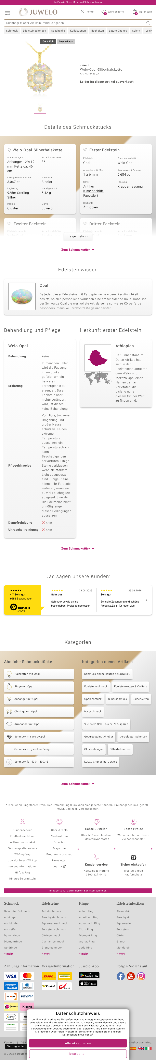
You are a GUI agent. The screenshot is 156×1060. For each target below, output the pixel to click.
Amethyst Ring (88, 917)
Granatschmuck (52, 948)
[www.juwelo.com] (141, 1048)
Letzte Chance (118, 31)
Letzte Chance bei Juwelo (100, 762)
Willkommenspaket (22, 842)
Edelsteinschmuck (34, 31)
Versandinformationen (22, 867)
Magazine (59, 848)
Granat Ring (87, 942)
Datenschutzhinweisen (76, 1035)
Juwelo (47, 208)
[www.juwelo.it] (148, 1048)
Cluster (12, 208)
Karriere (9, 1043)
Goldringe (10, 948)
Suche (148, 23)
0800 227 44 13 (96, 875)
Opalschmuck (93, 699)
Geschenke (58, 31)
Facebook (121, 976)
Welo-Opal (125, 162)
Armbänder (11, 923)
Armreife (10, 930)
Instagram (141, 976)
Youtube (131, 976)
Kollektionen (78, 31)
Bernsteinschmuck (54, 930)
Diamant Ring (88, 936)
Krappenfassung (130, 186)
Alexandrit (123, 911)
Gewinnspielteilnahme (22, 848)
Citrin (120, 936)
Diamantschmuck (53, 942)
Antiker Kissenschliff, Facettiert (93, 191)
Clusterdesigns (93, 749)
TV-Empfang (22, 854)
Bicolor (47, 181)
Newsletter (59, 861)
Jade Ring (85, 948)
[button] (7, 12)
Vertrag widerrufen (19, 1046)
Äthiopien (90, 207)
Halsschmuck (93, 712)
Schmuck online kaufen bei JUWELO (107, 674)
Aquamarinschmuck (55, 923)
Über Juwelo (59, 830)
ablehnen (88, 1029)
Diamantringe (13, 942)
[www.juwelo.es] (133, 1048)
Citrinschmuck (51, 936)
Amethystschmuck (54, 917)
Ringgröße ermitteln (22, 879)
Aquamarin (124, 923)
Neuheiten (97, 31)
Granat (121, 942)
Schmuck (12, 31)
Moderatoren (59, 836)
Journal (58, 867)
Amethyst (123, 917)
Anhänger (10, 917)
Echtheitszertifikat (22, 836)
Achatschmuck (51, 911)
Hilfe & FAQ (22, 873)
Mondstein (124, 948)
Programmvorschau (59, 854)
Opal (86, 162)
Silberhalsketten (120, 749)
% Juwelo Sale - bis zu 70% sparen (106, 724)
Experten (59, 842)
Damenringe (12, 936)
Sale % (136, 31)
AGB (23, 1043)
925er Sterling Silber (18, 195)
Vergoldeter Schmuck (133, 737)
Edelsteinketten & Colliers (130, 687)
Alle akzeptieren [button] (78, 1043)
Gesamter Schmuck (17, 911)
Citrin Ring (86, 930)
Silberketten (141, 699)
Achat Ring (86, 911)
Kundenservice (22, 830)
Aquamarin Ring (89, 923)
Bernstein (123, 930)
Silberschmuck (117, 699)
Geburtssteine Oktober (98, 737)
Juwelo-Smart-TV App (22, 861)
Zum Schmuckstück (75, 250)
